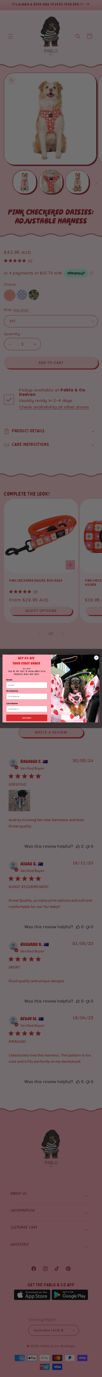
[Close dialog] (96, 657)
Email (9, 679)
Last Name (12, 703)
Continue (26, 718)
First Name (12, 691)
